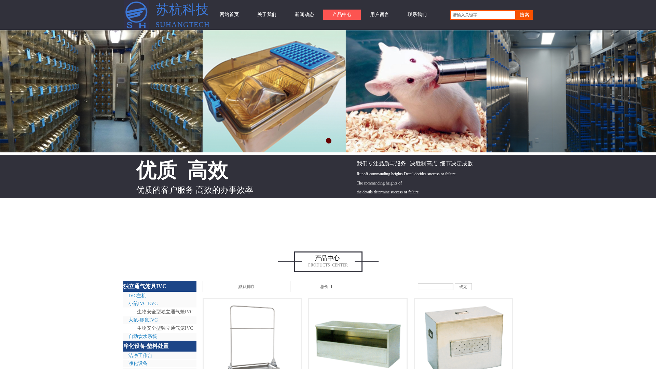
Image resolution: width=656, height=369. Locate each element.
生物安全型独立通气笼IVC (165, 311)
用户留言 (379, 14)
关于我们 (266, 14)
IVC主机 (137, 295)
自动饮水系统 (142, 336)
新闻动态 (304, 14)
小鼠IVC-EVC (143, 303)
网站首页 (229, 14)
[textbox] (483, 15)
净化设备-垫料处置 (146, 346)
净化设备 (138, 363)
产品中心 (342, 14)
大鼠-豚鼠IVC (143, 320)
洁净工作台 (140, 355)
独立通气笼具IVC (144, 286)
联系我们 (417, 14)
